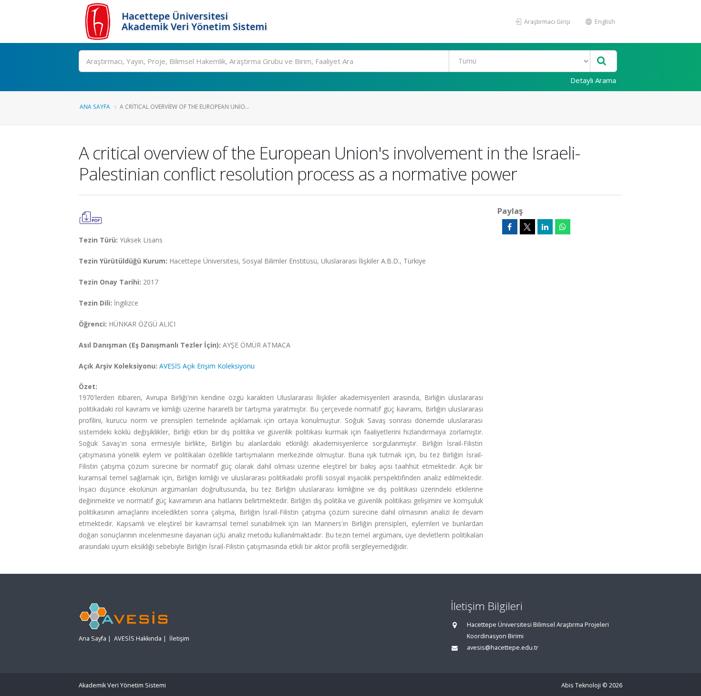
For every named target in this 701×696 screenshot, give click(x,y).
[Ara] (601, 61)
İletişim (179, 638)
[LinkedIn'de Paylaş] (545, 226)
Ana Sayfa (95, 106)
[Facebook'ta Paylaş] (509, 226)
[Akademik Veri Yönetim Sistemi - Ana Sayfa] (99, 21)
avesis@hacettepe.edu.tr (502, 647)
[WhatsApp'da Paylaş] (562, 226)
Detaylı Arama (593, 80)
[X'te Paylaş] (527, 226)
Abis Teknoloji (581, 685)
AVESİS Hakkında (138, 638)
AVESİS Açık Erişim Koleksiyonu (207, 365)
